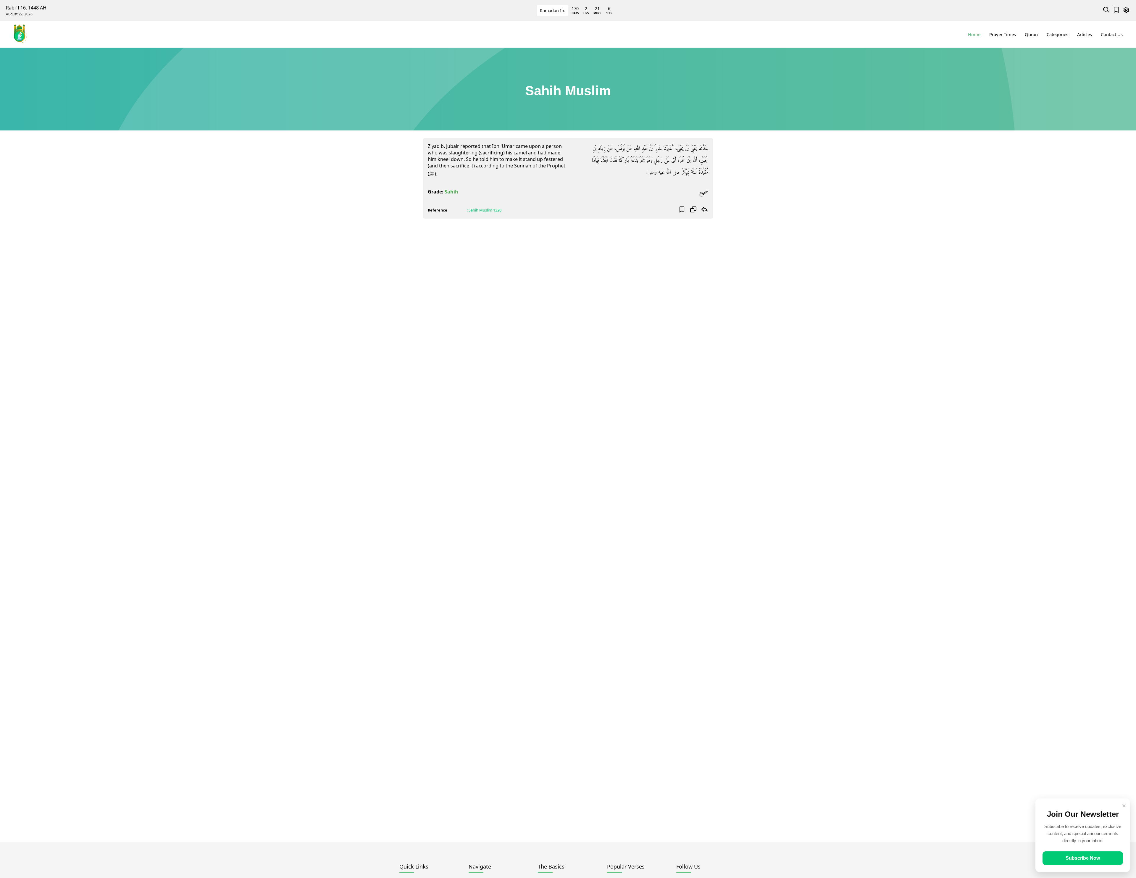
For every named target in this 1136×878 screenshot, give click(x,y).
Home (974, 34)
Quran (1031, 34)
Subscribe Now (1083, 858)
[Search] (1106, 10)
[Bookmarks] (1116, 10)
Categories (1057, 34)
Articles (1084, 34)
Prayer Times (1002, 34)
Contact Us (1112, 34)
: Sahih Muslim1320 (484, 210)
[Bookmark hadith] (682, 210)
